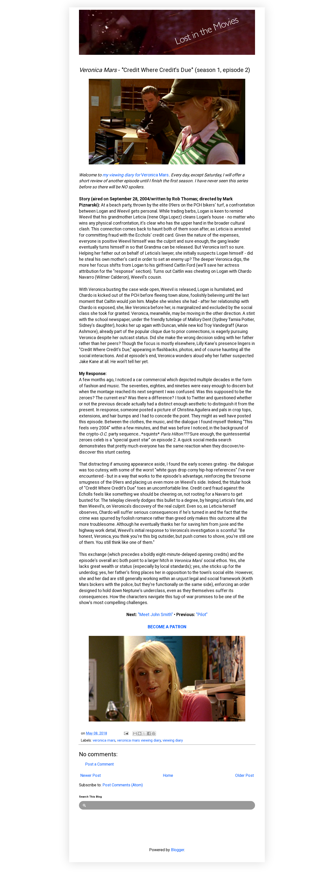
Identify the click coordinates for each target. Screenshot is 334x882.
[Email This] (135, 733)
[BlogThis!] (139, 733)
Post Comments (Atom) (122, 785)
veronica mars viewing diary (139, 740)
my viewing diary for (121, 174)
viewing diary (173, 740)
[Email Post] (125, 733)
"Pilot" (202, 614)
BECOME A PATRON (167, 626)
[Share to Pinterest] (153, 733)
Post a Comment (99, 764)
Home (168, 775)
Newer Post (90, 775)
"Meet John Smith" (155, 614)
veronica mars (104, 740)
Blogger (177, 850)
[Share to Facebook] (148, 733)
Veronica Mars (155, 174)
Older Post (244, 775)
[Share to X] (144, 733)
